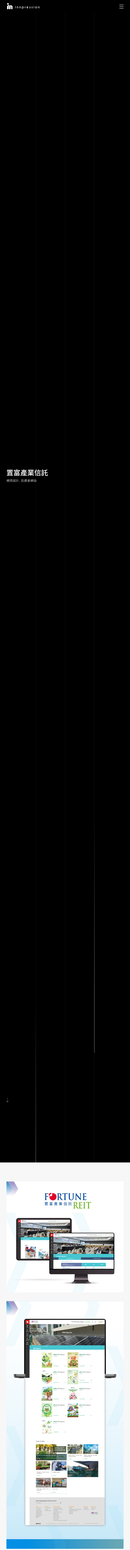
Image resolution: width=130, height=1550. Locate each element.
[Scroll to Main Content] (8, 1100)
